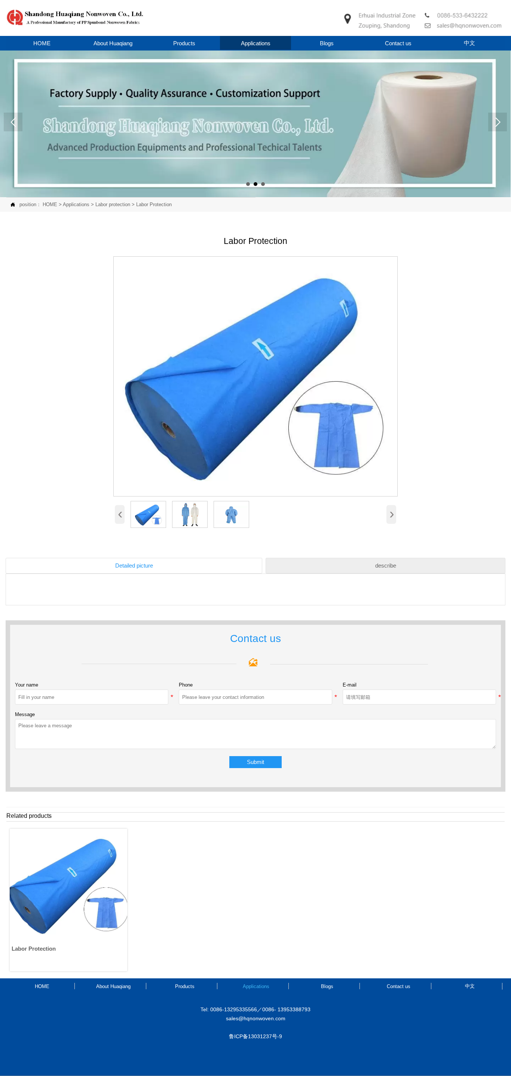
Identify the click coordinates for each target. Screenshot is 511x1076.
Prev (13, 122)
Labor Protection (154, 204)
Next (497, 122)
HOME (50, 204)
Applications (76, 204)
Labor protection (112, 204)
